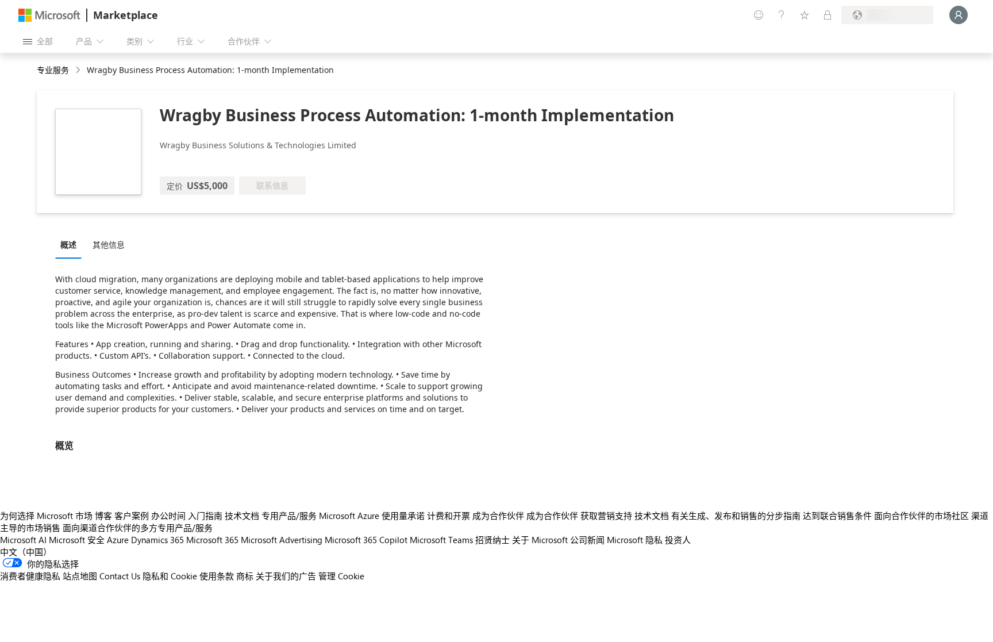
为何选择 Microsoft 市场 (46, 515)
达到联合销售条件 (837, 515)
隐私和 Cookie (170, 576)
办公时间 (168, 515)
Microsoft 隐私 (635, 539)
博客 (103, 515)
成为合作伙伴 (498, 515)
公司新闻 (587, 539)
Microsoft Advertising (281, 539)
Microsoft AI (23, 539)
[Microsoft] (49, 15)
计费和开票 (448, 515)
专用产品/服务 (289, 515)
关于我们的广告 (286, 576)
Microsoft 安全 (77, 539)
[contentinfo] (79, 70)
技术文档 (242, 515)
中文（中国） (26, 552)
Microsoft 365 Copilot (366, 539)
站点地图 (80, 576)
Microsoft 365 (212, 539)
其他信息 (109, 244)
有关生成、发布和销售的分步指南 (735, 515)
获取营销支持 (606, 515)
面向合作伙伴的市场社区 (921, 515)
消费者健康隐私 (30, 576)
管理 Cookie (341, 576)
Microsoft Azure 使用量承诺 (372, 515)
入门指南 (205, 515)
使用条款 (216, 576)
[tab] (71, 244)
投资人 (678, 539)
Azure (118, 539)
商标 (244, 576)
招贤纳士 (492, 539)
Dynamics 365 (157, 539)
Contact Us (119, 576)
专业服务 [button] (53, 69)
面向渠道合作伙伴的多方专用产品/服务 (138, 527)
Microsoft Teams (441, 539)
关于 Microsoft (540, 539)
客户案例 (131, 515)
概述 (68, 244)
